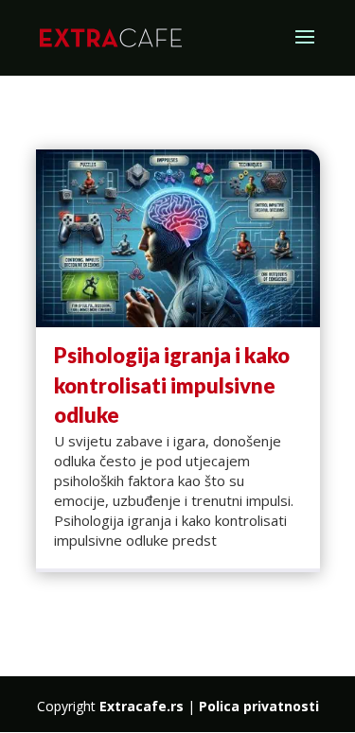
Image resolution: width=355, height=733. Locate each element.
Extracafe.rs (141, 706)
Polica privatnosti (259, 706)
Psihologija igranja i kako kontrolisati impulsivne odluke (172, 385)
